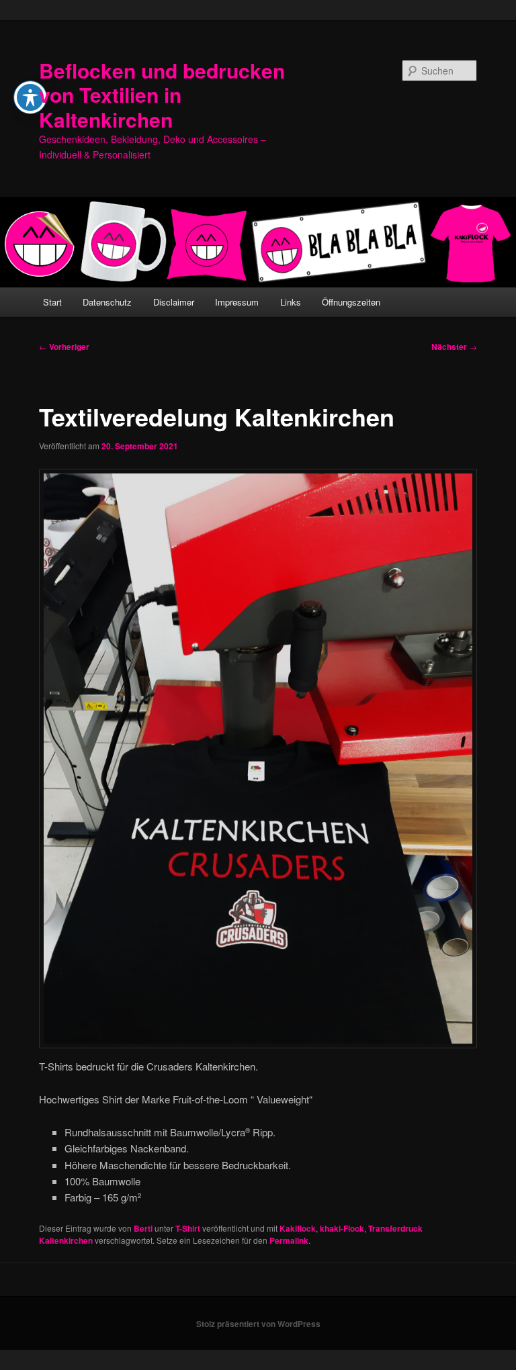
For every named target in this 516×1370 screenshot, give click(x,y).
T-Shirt (187, 1228)
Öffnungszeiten (351, 301)
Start (52, 301)
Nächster (454, 346)
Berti (143, 1228)
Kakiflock (298, 1228)
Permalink (288, 1240)
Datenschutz (107, 301)
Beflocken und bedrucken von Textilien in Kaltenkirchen (162, 95)
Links (290, 301)
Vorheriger (64, 346)
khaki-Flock (342, 1228)
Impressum (237, 301)
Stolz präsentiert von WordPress (258, 1324)
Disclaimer (173, 301)
